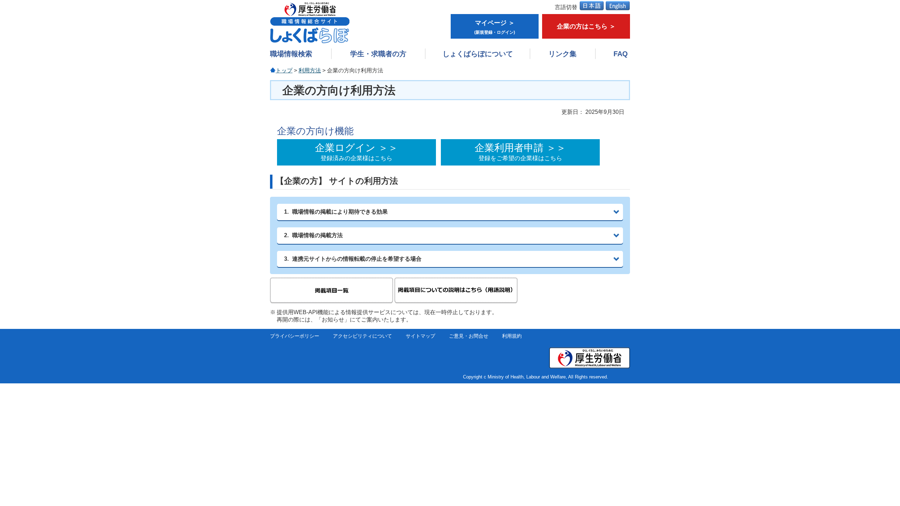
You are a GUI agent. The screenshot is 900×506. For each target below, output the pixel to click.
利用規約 (512, 336)
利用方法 (309, 70)
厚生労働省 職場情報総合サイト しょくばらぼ (310, 22)
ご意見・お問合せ (468, 336)
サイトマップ (420, 336)
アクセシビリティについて (362, 336)
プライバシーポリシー (294, 336)
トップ (284, 70)
